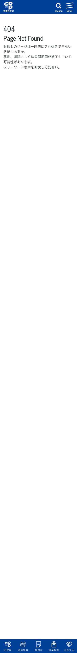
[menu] (70, 7)
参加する (69, 650)
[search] (58, 7)
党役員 (7, 650)
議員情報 (23, 650)
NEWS (38, 650)
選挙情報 (54, 650)
